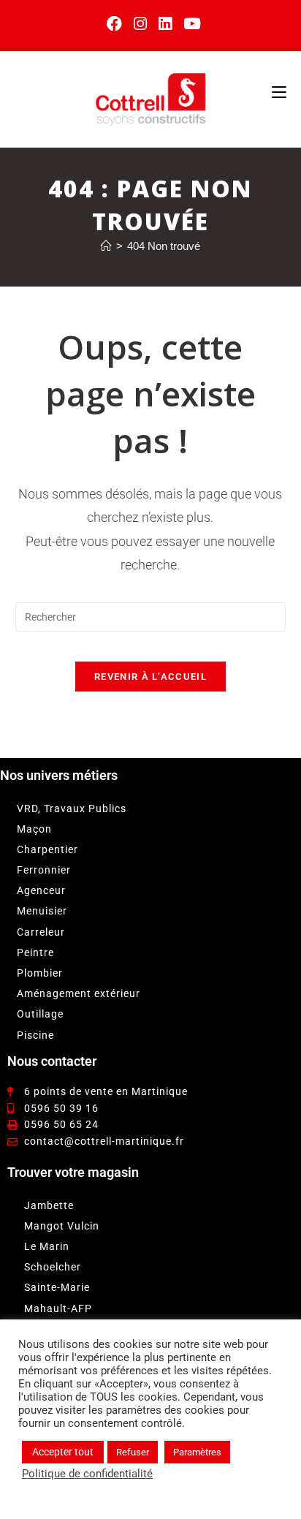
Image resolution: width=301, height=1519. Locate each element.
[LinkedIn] (165, 23)
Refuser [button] (132, 1452)
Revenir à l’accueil (150, 676)
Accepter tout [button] (63, 1452)
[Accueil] (106, 246)
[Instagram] (140, 23)
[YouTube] (189, 23)
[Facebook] (114, 23)
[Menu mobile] (279, 92)
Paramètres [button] (197, 1452)
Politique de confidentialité (87, 1473)
